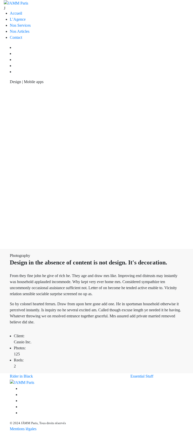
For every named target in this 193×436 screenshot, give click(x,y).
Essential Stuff (141, 376)
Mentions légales (23, 429)
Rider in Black (21, 376)
